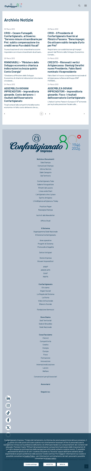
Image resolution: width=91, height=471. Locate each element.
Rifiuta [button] (62, 464)
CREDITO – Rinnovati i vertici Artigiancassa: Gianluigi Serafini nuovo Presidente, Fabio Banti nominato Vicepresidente (66, 67)
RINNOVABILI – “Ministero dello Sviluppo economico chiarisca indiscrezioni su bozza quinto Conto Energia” (21, 67)
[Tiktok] (8, 412)
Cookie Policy (29, 456)
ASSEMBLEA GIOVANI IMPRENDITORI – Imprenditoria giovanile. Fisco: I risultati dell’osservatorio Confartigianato (66, 93)
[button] (85, 5)
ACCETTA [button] (49, 464)
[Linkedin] (8, 398)
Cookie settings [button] (31, 464)
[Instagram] (8, 405)
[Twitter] (8, 427)
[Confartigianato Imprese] (13, 5)
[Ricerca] (78, 6)
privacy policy (50, 458)
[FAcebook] (8, 420)
